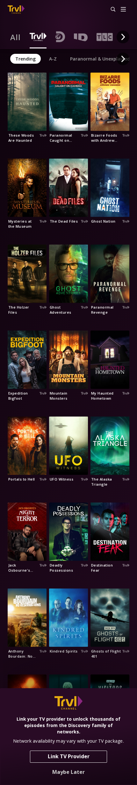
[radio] (15, 36)
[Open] (123, 9)
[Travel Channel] (16, 9)
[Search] (110, 9)
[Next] (123, 37)
